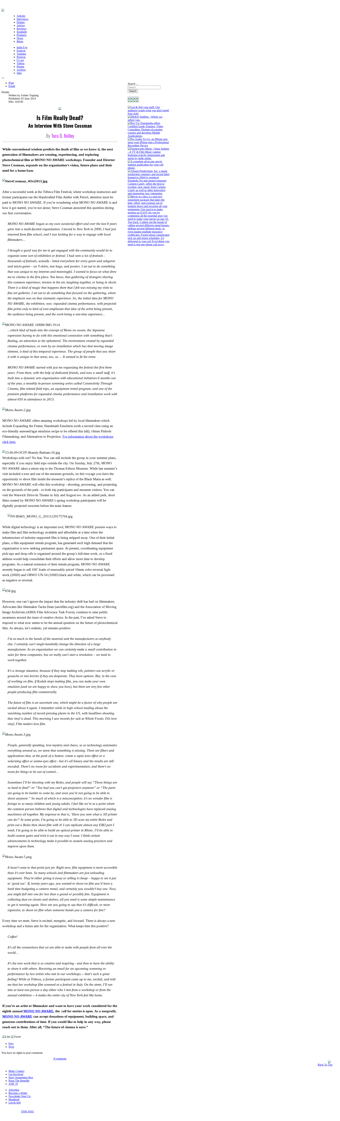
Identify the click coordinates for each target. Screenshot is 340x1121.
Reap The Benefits (18, 1080)
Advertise (13, 1089)
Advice (21, 25)
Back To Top (325, 1064)
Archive (21, 69)
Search (132, 91)
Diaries (21, 22)
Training (21, 53)
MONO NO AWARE (38, 1011)
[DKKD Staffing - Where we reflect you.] (149, 119)
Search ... (133, 83)
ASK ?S (13, 1083)
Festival (21, 50)
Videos (20, 63)
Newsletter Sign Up (19, 1096)
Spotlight (22, 31)
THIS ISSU (27, 1111)
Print (11, 82)
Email (11, 86)
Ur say (20, 60)
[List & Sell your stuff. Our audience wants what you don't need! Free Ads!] (149, 113)
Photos (20, 66)
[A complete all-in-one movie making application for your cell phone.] (149, 167)
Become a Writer (17, 1093)
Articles (21, 15)
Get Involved (15, 1074)
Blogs (20, 41)
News (20, 38)
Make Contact (16, 1071)
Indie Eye (22, 47)
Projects (21, 57)
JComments (59, 1058)
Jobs (19, 72)
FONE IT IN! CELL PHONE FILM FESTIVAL (80, 1112)
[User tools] (2, 78)
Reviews (21, 28)
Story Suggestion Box (20, 1077)
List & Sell (14, 1102)
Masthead (13, 1099)
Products (21, 35)
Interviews (22, 19)
